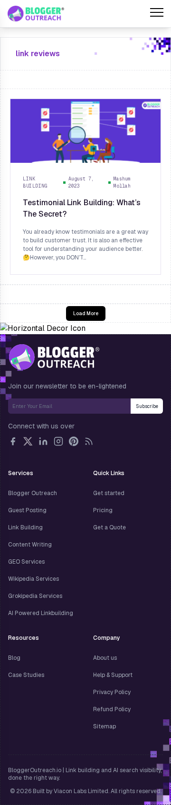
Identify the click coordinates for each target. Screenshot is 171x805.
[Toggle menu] (156, 14)
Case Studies (26, 675)
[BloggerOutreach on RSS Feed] (89, 441)
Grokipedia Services (35, 596)
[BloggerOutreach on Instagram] (58, 441)
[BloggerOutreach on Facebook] (13, 441)
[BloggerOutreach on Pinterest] (73, 441)
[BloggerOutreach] (54, 357)
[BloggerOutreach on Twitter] (28, 441)
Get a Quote (109, 527)
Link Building (25, 527)
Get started (108, 493)
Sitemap (104, 726)
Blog (14, 658)
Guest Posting (27, 510)
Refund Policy (112, 709)
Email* (69, 406)
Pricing (103, 510)
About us (105, 658)
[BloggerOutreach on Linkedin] (43, 441)
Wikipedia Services (33, 579)
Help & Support (113, 675)
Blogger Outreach (32, 493)
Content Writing (30, 544)
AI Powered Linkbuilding (40, 613)
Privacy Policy (112, 692)
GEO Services (26, 562)
